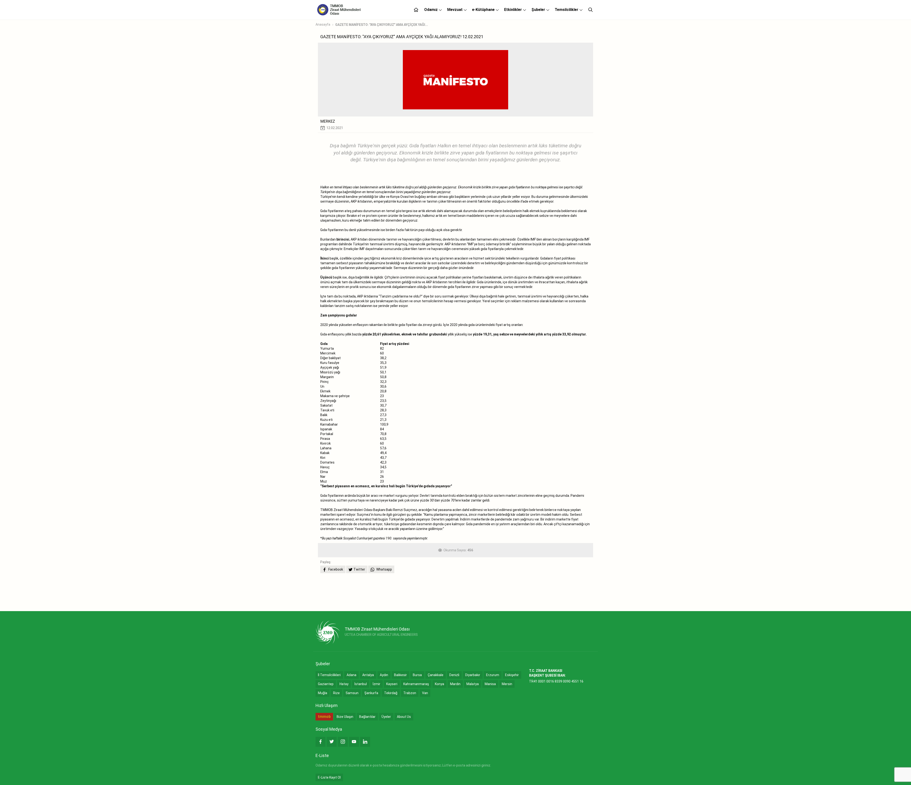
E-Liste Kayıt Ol (329, 777)
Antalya (368, 675)
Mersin (507, 684)
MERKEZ (327, 121)
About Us (404, 717)
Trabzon (409, 693)
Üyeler (386, 717)
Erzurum (492, 675)
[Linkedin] (365, 742)
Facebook (335, 569)
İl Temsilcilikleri (329, 675)
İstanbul (360, 684)
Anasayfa (323, 24)
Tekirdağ (390, 693)
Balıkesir (400, 675)
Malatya (472, 684)
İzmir (376, 684)
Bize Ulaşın (345, 717)
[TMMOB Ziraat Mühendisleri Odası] (328, 632)
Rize (336, 693)
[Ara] (590, 10)
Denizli (454, 675)
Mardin (455, 684)
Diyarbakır (472, 675)
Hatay (344, 684)
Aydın (384, 675)
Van (425, 693)
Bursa (417, 675)
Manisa (490, 684)
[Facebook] (320, 742)
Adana (351, 675)
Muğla (322, 693)
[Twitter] (332, 742)
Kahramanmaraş (416, 684)
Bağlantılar (367, 717)
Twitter (359, 569)
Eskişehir (512, 675)
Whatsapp (384, 569)
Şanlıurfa (371, 693)
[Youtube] (354, 742)
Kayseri (391, 684)
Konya (439, 684)
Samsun (352, 693)
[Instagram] (343, 742)
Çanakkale (435, 675)
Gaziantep (326, 684)
